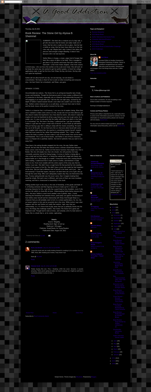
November (117, 218)
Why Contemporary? (119, 236)
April (115, 346)
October (116, 221)
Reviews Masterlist (98, 32)
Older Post (79, 313)
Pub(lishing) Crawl (97, 184)
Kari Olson (104, 57)
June (115, 341)
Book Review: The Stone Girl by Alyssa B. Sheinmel (119, 257)
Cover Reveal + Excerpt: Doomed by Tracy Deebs (118, 299)
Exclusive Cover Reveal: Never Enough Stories (119, 285)
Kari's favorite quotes (116, 165)
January (116, 355)
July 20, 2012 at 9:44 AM (49, 266)
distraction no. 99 (96, 173)
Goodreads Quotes (119, 198)
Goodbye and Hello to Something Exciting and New (97, 176)
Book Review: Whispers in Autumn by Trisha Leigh (118, 249)
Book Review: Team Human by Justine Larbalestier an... (119, 323)
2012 (114, 213)
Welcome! (93, 227)
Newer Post (29, 313)
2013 (114, 210)
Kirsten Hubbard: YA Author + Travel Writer (97, 256)
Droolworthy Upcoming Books (117, 331)
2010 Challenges (97, 49)
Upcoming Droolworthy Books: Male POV (118, 264)
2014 (114, 207)
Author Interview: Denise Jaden (118, 336)
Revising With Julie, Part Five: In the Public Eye (97, 187)
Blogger (93, 377)
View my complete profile (98, 73)
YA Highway (95, 207)
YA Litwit (39, 256)
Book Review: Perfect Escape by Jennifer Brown (119, 314)
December (117, 215)
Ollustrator (79, 377)
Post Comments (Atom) (41, 316)
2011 (114, 358)
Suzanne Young (96, 233)
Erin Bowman (95, 216)
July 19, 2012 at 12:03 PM (51, 248)
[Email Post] (49, 235)
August (116, 226)
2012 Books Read (98, 44)
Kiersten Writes (96, 225)
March (116, 349)
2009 (114, 363)
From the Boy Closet (98, 42)
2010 (114, 361)
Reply (33, 259)
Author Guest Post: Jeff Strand (119, 232)
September (117, 223)
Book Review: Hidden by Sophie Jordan (118, 242)
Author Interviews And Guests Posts (103, 37)
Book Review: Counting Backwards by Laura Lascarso (119, 306)
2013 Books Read (98, 34)
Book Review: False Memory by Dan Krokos (118, 291)
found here (103, 120)
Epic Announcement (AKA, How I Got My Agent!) (119, 278)
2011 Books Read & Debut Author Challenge (106, 46)
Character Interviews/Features (101, 39)
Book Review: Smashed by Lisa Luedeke (118, 271)
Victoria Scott (35, 266)
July (115, 229)
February (117, 352)
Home (55, 313)
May (115, 344)
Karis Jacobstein (36, 248)
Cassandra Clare (116, 194)
